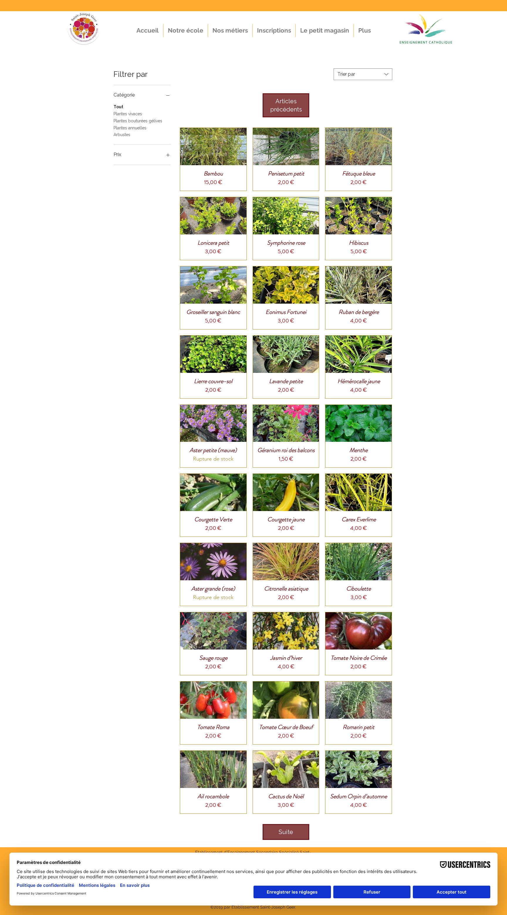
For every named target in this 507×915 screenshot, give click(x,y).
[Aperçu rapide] (213, 146)
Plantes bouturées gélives (138, 121)
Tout (118, 106)
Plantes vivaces (128, 113)
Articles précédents (286, 105)
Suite (286, 831)
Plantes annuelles (130, 128)
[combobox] (363, 74)
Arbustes (122, 134)
